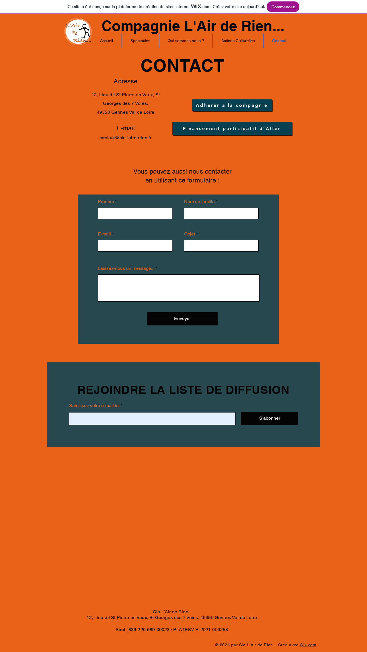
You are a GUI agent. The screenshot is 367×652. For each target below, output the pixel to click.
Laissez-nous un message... (126, 268)
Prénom (106, 201)
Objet (189, 234)
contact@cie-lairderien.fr (125, 137)
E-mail (104, 234)
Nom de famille (199, 201)
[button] (140, 41)
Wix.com (308, 645)
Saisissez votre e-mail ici (94, 405)
